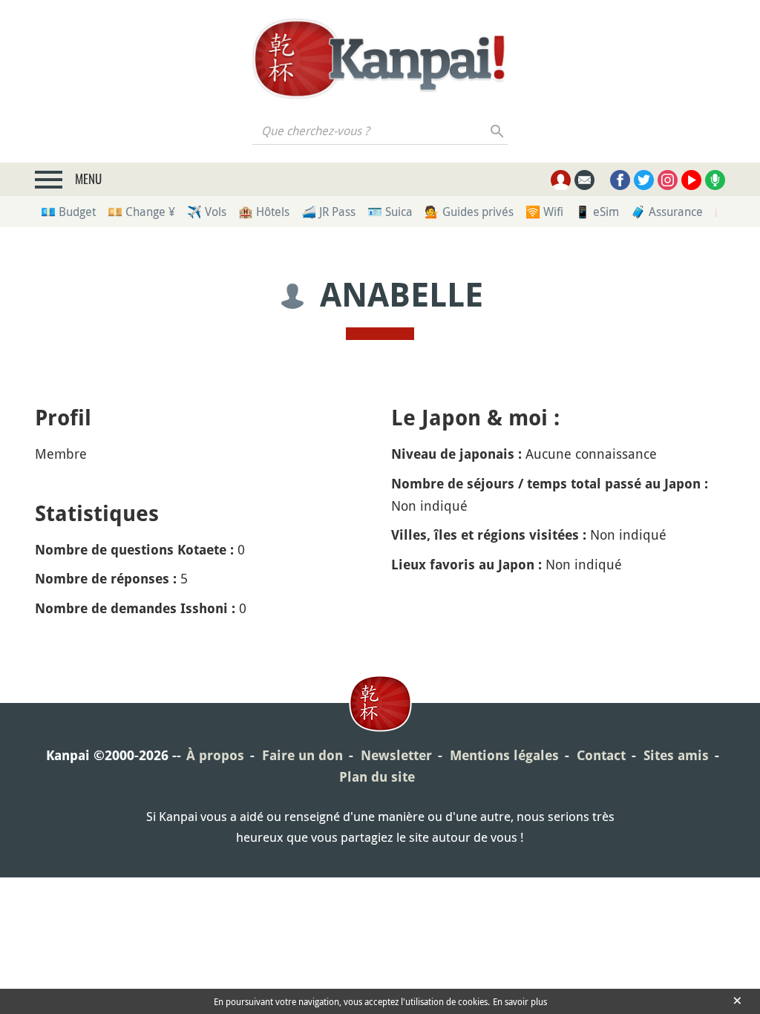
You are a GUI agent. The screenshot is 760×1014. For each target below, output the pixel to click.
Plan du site (377, 777)
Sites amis (676, 755)
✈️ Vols (206, 211)
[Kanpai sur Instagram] (668, 180)
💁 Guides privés (469, 211)
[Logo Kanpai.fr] (380, 58)
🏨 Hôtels (263, 211)
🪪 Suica (390, 211)
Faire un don (302, 755)
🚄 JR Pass (328, 211)
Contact (601, 755)
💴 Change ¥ (141, 211)
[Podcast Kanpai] (715, 180)
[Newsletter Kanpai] (584, 180)
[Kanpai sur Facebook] (620, 180)
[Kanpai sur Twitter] (644, 180)
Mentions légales (504, 755)
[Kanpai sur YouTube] (691, 180)
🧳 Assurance (667, 211)
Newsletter (396, 755)
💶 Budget (68, 211)
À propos (215, 755)
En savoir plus (520, 1001)
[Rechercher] (498, 131)
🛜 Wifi (544, 211)
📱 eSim (597, 211)
